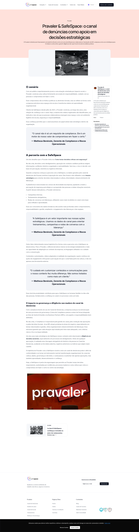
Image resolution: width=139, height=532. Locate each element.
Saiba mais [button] (107, 523)
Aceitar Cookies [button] (75, 527)
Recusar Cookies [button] (64, 527)
